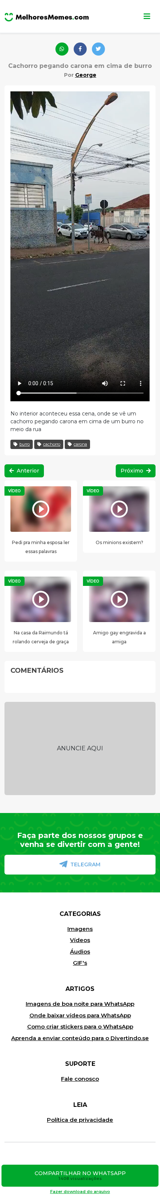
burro (24, 444)
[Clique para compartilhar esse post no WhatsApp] (61, 49)
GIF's (80, 962)
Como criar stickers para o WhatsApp (80, 1026)
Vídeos (80, 940)
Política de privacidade (80, 1119)
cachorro (51, 444)
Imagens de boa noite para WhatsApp (80, 1003)
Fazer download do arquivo (80, 1191)
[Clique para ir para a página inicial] (46, 16)
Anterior (27, 470)
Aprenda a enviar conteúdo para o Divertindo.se (80, 1038)
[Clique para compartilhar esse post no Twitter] (98, 49)
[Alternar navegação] (147, 16)
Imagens (80, 928)
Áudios (80, 951)
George (85, 75)
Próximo (133, 470)
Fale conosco (80, 1078)
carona (80, 444)
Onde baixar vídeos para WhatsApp (80, 1015)
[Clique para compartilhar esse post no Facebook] (80, 49)
